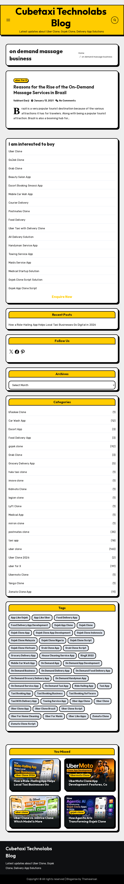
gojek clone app (20, 632)
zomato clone (100, 716)
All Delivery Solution (21, 236)
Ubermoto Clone (19, 574)
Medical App (16, 514)
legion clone (16, 497)
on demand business (23, 670)
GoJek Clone (16, 159)
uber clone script (72, 708)
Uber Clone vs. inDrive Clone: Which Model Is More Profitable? (34, 821)
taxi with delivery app (24, 701)
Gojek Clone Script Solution (25, 279)
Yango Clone (16, 583)
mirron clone (16, 523)
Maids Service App (20, 262)
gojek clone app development (53, 632)
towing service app (54, 701)
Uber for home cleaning (25, 716)
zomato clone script (23, 724)
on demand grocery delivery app (30, 678)
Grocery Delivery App (22, 463)
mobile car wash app (23, 663)
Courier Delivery (18, 202)
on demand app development (82, 663)
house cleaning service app (58, 655)
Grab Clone (15, 168)
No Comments (67, 100)
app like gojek (19, 617)
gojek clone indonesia (89, 632)
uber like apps (77, 716)
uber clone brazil (45, 708)
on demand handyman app (70, 678)
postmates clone (19, 531)
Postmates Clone (19, 211)
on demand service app (25, 686)
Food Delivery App (20, 437)
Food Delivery (17, 219)
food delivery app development (29, 625)
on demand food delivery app (93, 670)
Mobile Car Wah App (21, 194)
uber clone (15, 549)
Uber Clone (15, 151)
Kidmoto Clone (18, 489)
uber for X (21, 80)
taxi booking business (50, 693)
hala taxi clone (18, 472)
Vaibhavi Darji (21, 100)
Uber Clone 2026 (19, 557)
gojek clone (16, 446)
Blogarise (72, 879)
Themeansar (89, 879)
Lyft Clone (15, 506)
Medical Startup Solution (24, 271)
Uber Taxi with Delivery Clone (27, 228)
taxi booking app (21, 693)
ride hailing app (84, 686)
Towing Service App (21, 254)
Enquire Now (62, 297)
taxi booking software (82, 693)
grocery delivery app (23, 655)
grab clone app (50, 648)
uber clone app (20, 708)
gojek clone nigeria (52, 640)
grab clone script (75, 648)
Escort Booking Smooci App (25, 185)
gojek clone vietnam (23, 648)
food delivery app (66, 617)
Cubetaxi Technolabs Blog (61, 17)
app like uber (42, 617)
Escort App (15, 429)
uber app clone (81, 701)
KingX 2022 (87, 655)
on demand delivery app (55, 670)
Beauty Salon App (20, 177)
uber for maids (53, 716)
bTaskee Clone (17, 412)
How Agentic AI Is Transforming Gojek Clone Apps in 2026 (87, 821)
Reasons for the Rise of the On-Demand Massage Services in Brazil (53, 89)
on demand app (50, 663)
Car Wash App (17, 420)
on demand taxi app (56, 686)
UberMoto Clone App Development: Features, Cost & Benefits (89, 784)
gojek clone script (81, 640)
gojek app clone (63, 625)
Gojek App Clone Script (23, 288)
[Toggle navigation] (8, 20)
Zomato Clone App (20, 591)
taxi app (14, 540)
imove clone (16, 480)
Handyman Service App (23, 245)
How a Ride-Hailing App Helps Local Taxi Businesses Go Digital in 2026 (52, 324)
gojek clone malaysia (23, 640)
